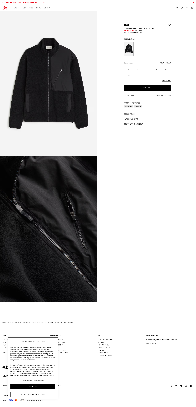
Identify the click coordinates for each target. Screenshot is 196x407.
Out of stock (128, 63)
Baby (4, 347)
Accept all (33, 386)
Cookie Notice (104, 353)
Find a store (103, 345)
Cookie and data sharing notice (33, 380)
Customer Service (106, 339)
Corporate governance (60, 353)
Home (38, 8)
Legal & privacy (104, 347)
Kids (31, 8)
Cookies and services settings (33, 395)
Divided (5, 345)
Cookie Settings (105, 355)
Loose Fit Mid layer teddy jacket (62, 322)
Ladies (16, 8)
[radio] (129, 49)
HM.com (5, 322)
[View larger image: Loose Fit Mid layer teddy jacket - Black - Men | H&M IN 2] (48, 229)
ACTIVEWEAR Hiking (22, 322)
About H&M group (57, 342)
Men (24, 8)
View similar (165, 63)
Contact (101, 350)
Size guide (166, 81)
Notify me (147, 88)
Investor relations (58, 350)
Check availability (163, 95)
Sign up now (151, 343)
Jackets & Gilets (39, 322)
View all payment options (34, 400)
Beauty (47, 8)
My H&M (101, 342)
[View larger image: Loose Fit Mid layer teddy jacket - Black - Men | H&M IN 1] (48, 83)
